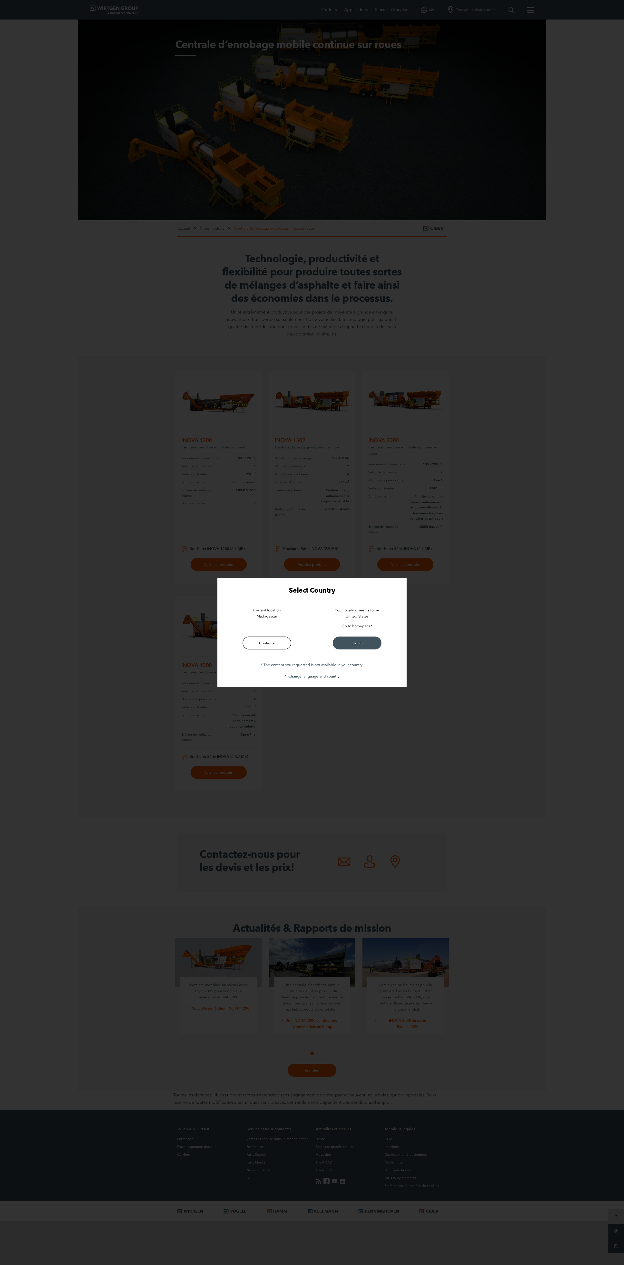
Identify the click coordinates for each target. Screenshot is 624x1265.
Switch (357, 643)
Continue (267, 643)
